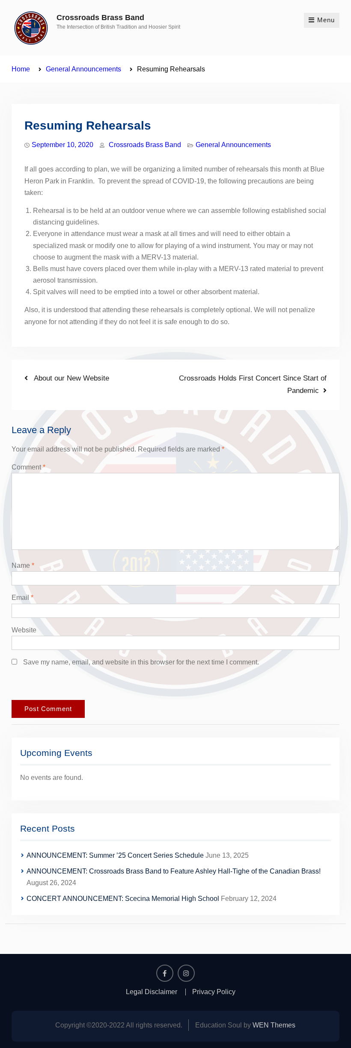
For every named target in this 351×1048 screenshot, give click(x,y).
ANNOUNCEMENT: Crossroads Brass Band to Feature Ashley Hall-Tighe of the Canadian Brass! (174, 871)
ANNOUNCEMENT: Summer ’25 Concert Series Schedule (115, 855)
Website (24, 630)
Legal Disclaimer (151, 992)
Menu (326, 20)
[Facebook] (164, 973)
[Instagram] (186, 973)
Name (23, 565)
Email (22, 597)
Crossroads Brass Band (100, 17)
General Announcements (233, 144)
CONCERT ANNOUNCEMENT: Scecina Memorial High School (123, 898)
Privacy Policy (213, 992)
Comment (28, 467)
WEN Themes (274, 1025)
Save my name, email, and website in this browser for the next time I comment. (141, 662)
